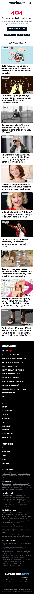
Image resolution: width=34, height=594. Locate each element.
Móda (4, 403)
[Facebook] (3, 350)
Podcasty (6, 430)
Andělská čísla (6, 474)
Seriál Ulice (23, 485)
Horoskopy (6, 426)
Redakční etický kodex (11, 377)
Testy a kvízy (25, 472)
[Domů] (17, 3)
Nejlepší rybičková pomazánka (10, 502)
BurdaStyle (24, 581)
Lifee (4, 459)
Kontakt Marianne (9, 366)
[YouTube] (10, 350)
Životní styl (7, 411)
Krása (4, 407)
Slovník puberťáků (15, 472)
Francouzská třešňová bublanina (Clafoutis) (13, 497)
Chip (4, 455)
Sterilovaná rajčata (21, 499)
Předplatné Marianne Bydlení (14, 358)
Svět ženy (6, 451)
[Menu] (4, 3)
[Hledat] (30, 3)
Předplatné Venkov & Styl (12, 362)
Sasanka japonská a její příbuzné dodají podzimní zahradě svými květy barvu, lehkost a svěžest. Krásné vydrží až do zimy (16, 531)
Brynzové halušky (7, 504)
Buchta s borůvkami (18, 504)
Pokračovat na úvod (17, 29)
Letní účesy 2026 (10, 489)
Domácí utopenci (23, 502)
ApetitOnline (7, 444)
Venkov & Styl (7, 437)
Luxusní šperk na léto (21, 489)
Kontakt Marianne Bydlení (13, 370)
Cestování (13, 474)
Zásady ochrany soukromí (13, 381)
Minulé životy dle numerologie (20, 484)
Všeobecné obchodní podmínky (14, 389)
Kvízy (27, 34)
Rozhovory (6, 418)
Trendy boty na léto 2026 (16, 487)
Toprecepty (7, 463)
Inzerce (5, 397)
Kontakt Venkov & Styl (11, 374)
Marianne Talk (10, 34)
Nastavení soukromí (10, 385)
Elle (4, 448)
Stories (5, 422)
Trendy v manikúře (6, 484)
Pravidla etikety (6, 472)
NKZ (9, 581)
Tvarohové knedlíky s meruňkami (11, 501)
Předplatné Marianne (11, 355)
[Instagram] (7, 350)
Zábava (20, 34)
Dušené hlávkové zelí (7, 495)
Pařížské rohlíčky (24, 501)
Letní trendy (22, 475)
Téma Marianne (8, 434)
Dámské (24, 579)
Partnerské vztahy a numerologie (11, 485)
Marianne (25, 577)
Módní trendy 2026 (12, 475)
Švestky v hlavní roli (19, 495)
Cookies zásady (8, 393)
